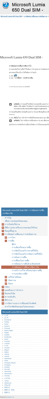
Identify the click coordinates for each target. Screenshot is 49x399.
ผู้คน (14, 244)
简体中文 (7, 387)
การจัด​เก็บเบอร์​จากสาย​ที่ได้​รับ (25, 251)
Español (6, 335)
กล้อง (7, 287)
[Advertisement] (24, 36)
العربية (6, 315)
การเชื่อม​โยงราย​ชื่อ (20, 260)
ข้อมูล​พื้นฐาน (10, 231)
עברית (6, 345)
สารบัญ (8, 218)
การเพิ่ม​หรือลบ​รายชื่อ (21, 247)
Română (7, 367)
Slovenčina (7, 371)
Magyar (6, 350)
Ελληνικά (7, 328)
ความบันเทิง (10, 297)
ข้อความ (12, 280)
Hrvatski (7, 347)
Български (7, 319)
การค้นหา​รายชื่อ (19, 257)
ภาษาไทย (7, 378)
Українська (7, 383)
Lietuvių (6, 354)
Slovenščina (8, 373)
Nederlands (7, 358)
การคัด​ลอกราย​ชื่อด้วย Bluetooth (26, 264)
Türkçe (6, 381)
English (6, 332)
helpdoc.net (10, 397)
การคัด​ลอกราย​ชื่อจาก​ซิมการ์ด (25, 267)
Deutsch (7, 326)
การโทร (11, 237)
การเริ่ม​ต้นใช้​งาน (12, 224)
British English (8, 330)
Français (7, 341)
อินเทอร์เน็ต (10, 293)
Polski (6, 360)
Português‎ (7, 365)
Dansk (6, 324)
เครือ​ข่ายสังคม (14, 277)
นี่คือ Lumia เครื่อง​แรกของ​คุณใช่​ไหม (21, 228)
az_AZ (6, 317)
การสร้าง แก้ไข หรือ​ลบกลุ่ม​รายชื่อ (27, 270)
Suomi (6, 339)
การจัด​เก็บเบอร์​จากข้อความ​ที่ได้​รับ (27, 254)
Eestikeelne (7, 337)
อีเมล (10, 284)
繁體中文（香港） (9, 390)
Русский (7, 369)
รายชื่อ (11, 241)
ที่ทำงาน (8, 300)
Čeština (6, 322)
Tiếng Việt (7, 385)
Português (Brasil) (9, 363)
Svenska (7, 375)
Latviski (6, 356)
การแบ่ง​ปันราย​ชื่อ (20, 274)
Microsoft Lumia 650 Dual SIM (5, 5)
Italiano (6, 352)
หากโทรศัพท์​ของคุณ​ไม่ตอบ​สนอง (19, 307)
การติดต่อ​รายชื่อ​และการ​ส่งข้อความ (35, 16)
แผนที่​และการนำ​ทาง (14, 290)
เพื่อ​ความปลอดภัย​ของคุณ (16, 221)
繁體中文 (7, 392)
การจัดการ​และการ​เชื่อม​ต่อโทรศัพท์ (20, 303)
